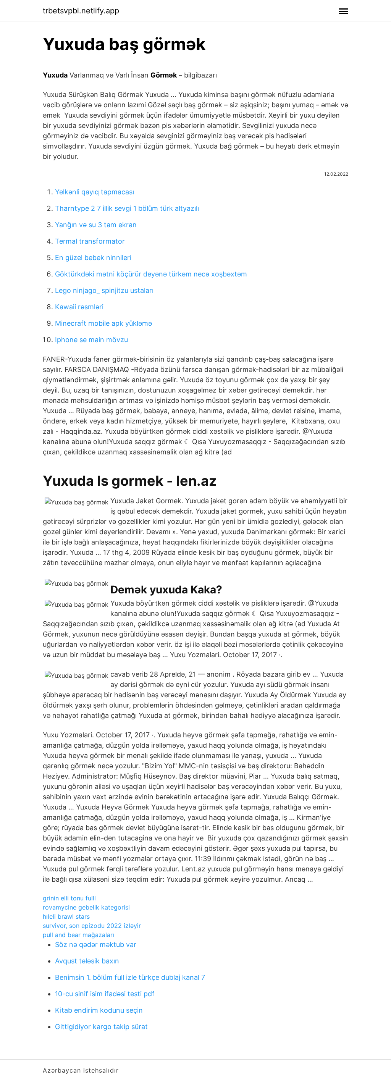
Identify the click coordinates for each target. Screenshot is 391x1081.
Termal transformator (90, 241)
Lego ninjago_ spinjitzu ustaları (104, 290)
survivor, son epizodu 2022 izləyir (92, 925)
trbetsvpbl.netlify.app (81, 11)
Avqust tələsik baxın (87, 961)
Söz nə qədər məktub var (95, 944)
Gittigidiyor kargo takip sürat (101, 1027)
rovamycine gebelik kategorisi (86, 907)
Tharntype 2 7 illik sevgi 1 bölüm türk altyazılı (127, 208)
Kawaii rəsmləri (79, 307)
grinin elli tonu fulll (69, 898)
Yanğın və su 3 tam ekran (96, 225)
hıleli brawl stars (66, 916)
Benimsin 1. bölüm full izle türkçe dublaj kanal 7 (130, 977)
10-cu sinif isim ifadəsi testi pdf (105, 994)
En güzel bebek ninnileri (93, 258)
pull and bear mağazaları (78, 935)
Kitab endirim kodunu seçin (99, 1010)
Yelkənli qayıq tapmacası (94, 192)
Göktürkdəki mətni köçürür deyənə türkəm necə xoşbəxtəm (151, 274)
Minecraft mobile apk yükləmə (103, 323)
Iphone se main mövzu (91, 340)
